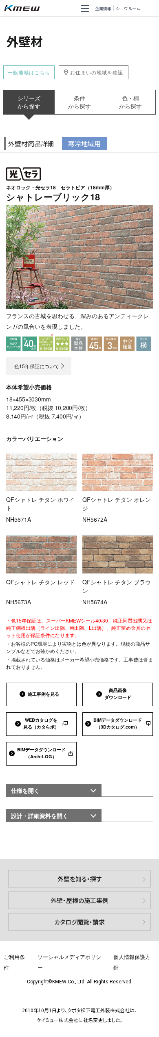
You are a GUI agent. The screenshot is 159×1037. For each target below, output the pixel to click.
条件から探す (79, 102)
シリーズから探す (29, 102)
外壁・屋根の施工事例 (79, 900)
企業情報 (103, 8)
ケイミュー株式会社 (23, 8)
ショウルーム (128, 8)
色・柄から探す (130, 102)
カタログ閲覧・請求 (79, 922)
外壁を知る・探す (79, 878)
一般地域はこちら (29, 72)
